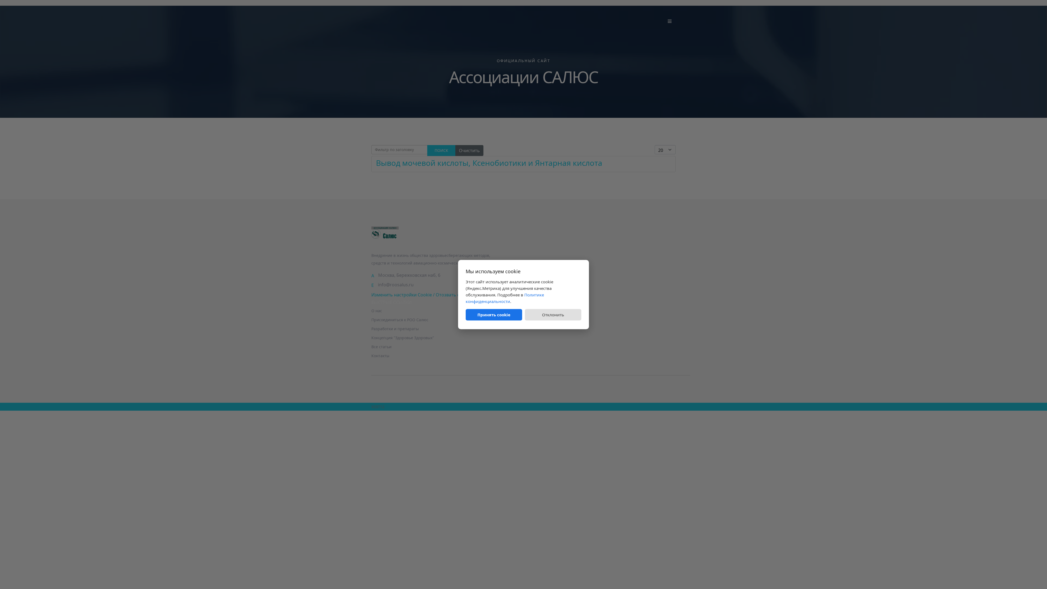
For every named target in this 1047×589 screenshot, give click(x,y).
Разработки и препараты (395, 328)
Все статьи (381, 346)
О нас (376, 310)
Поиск (441, 150)
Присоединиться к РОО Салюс (399, 319)
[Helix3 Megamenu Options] (670, 21)
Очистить (469, 151)
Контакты (380, 355)
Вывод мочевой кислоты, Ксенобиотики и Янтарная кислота (489, 163)
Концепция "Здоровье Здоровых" (402, 337)
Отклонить (553, 314)
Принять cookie (493, 314)
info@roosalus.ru (396, 285)
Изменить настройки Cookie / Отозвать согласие (423, 295)
